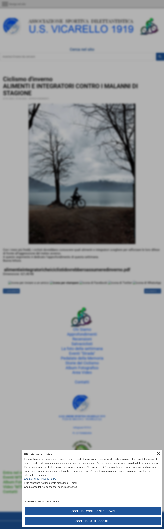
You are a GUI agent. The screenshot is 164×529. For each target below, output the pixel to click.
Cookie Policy (31, 479)
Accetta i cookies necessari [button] (93, 511)
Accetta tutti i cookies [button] (93, 521)
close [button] (158, 453)
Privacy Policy (48, 479)
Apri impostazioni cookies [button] (42, 501)
